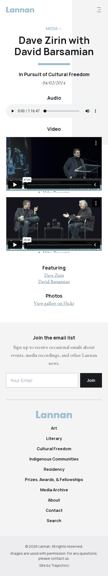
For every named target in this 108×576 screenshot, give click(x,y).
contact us (60, 558)
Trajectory (60, 565)
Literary (54, 438)
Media (52, 28)
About (54, 500)
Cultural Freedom (54, 448)
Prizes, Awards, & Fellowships (54, 479)
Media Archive (54, 490)
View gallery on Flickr (54, 303)
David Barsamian (54, 281)
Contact (54, 510)
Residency (54, 469)
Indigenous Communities (54, 459)
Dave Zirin (54, 275)
